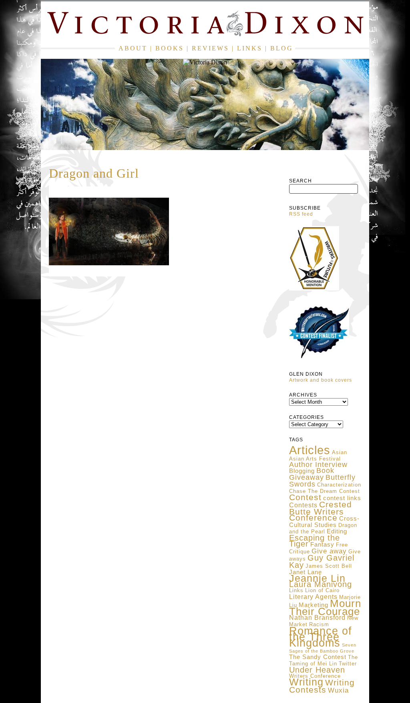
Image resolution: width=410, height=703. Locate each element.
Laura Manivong (320, 584)
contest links (342, 498)
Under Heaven (317, 669)
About (133, 48)
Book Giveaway (311, 474)
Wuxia (338, 690)
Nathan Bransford (317, 617)
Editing (337, 531)
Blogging (302, 471)
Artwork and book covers (320, 380)
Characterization (339, 485)
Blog (281, 48)
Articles (309, 450)
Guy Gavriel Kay (321, 561)
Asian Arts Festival (315, 459)
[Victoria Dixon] (205, 25)
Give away (329, 551)
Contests (303, 505)
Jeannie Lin (317, 578)
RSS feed (301, 214)
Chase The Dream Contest (324, 491)
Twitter (348, 664)
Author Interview (318, 465)
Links (249, 48)
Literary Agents (313, 596)
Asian (339, 452)
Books (169, 48)
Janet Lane (305, 572)
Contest (305, 497)
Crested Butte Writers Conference (320, 511)
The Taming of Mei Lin (323, 660)
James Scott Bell (328, 566)
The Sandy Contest (317, 657)
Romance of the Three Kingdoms (320, 637)
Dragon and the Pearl (323, 528)
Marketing (313, 605)
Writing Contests (322, 686)
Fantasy (322, 544)
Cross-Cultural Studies (324, 521)
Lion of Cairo (322, 590)
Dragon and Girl (94, 173)
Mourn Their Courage (325, 607)
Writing (306, 681)
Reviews (210, 48)
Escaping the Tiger (314, 540)
